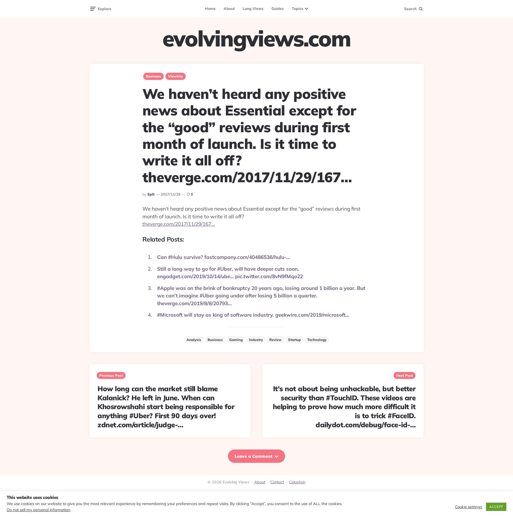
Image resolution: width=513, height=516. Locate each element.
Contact (277, 482)
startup (294, 339)
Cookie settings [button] (468, 507)
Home (210, 8)
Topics (297, 8)
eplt (151, 194)
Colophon (297, 482)
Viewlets (175, 76)
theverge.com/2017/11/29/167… (178, 224)
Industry (256, 339)
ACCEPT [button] (496, 507)
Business (153, 76)
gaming (236, 339)
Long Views (253, 8)
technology (317, 339)
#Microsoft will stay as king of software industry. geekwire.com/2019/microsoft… (253, 315)
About (229, 8)
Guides (277, 8)
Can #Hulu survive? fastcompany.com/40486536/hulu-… (223, 257)
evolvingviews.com (256, 38)
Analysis (193, 339)
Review (275, 339)
